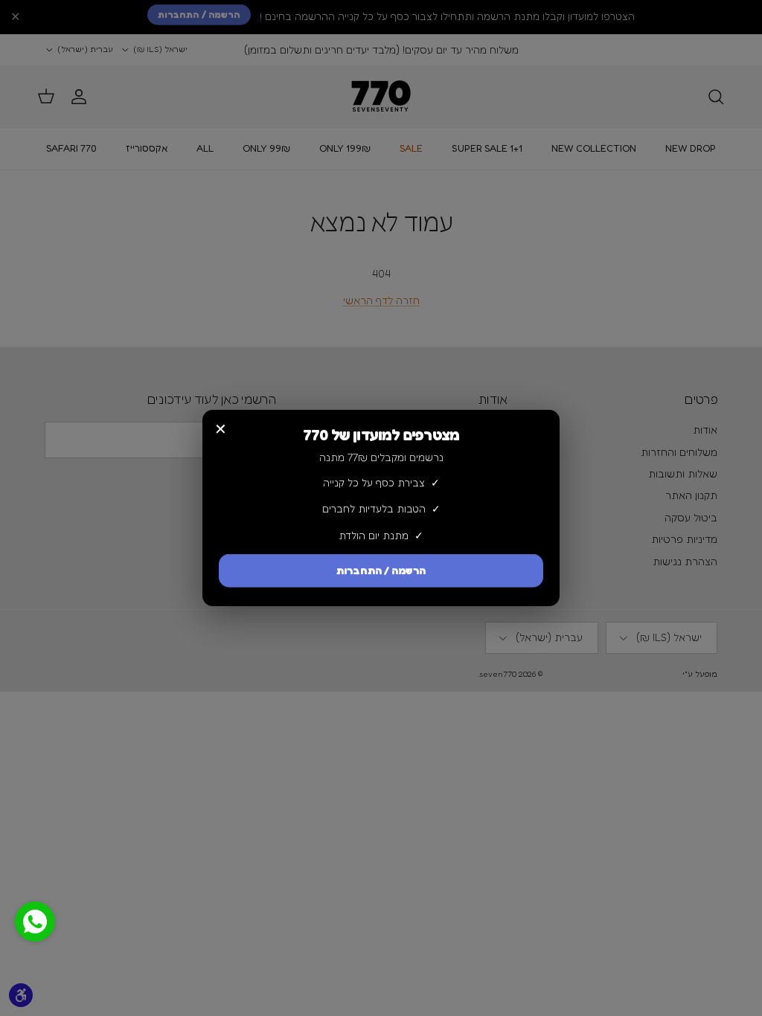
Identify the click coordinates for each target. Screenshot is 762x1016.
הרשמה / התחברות (381, 571)
